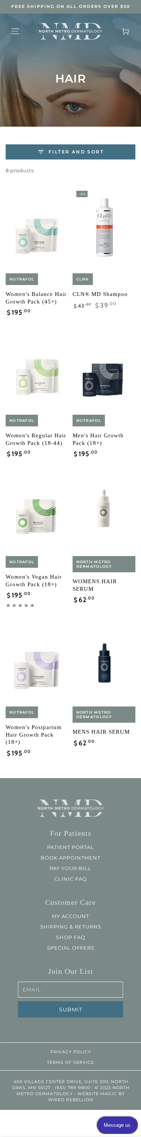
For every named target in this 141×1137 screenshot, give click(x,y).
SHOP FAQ (70, 937)
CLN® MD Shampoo (100, 294)
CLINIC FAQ (71, 879)
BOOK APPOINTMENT (70, 858)
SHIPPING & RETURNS (70, 927)
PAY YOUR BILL (70, 868)
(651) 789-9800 (72, 1087)
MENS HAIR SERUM (101, 732)
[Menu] (15, 31)
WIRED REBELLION (70, 1099)
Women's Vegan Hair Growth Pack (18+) (34, 580)
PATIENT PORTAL (70, 847)
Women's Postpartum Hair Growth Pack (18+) (34, 734)
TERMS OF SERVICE (70, 1062)
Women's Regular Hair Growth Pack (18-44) (36, 439)
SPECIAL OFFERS (70, 948)
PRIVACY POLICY (70, 1051)
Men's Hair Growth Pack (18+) (98, 439)
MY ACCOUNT (70, 916)
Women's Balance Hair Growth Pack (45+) (36, 298)
